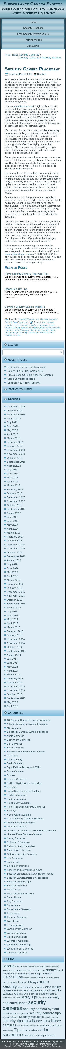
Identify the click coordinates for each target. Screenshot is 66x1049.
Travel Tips (13, 921)
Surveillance (13, 905)
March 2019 (13, 438)
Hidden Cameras (16, 798)
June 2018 (13, 473)
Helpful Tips (13, 977)
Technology (13, 913)
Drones (11, 775)
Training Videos (33, 39)
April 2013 (12, 706)
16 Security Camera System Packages (28, 720)
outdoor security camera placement (22, 327)
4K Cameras (14, 728)
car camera (16, 970)
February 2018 (15, 489)
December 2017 (16, 497)
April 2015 (12, 623)
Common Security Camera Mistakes (25, 306)
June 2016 (13, 568)
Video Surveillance (17, 936)
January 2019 (14, 446)
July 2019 (12, 422)
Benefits (8, 966)
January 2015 (14, 635)
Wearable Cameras (18, 940)
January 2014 (14, 682)
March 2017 (13, 532)
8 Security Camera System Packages (27, 731)
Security (43, 997)
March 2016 (13, 580)
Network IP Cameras (18, 842)
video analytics (30, 1030)
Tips (18, 1029)
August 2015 (14, 607)
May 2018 (12, 477)
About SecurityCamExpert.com (16, 1041)
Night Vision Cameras (19, 850)
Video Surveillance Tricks (21, 378)
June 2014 (13, 662)
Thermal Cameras (17, 917)
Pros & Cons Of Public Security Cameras (30, 374)
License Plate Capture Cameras (24, 834)
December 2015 (16, 591)
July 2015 (12, 611)
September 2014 (16, 650)
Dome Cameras (15, 771)
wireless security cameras (40, 1035)
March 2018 (13, 485)
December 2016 (16, 544)
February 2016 (15, 584)
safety (16, 997)
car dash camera (31, 970)
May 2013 (12, 702)
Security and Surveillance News (24, 869)
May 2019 (12, 430)
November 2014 (16, 643)
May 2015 (12, 619)
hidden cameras (45, 977)
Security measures (31, 1017)
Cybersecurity (14, 759)
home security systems (35, 990)
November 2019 (16, 406)
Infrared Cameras (17, 826)
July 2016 (12, 564)
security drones (10, 1017)
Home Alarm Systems (19, 814)
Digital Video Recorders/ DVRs (24, 767)
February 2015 (15, 631)
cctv (43, 970)
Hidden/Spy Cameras (19, 802)
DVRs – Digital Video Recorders (24, 783)
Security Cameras (48, 319)
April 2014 (12, 670)
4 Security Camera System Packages (27, 724)
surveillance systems (49, 1025)
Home (33, 21)
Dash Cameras (15, 763)
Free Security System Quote (33, 33)
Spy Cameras (14, 901)
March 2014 (13, 674)
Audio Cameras (15, 735)
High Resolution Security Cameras (26, 806)
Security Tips (14, 889)
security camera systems (16, 1013)
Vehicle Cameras (16, 932)
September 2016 (16, 556)
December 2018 (16, 450)
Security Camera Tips (29, 319)
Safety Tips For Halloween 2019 (25, 370)
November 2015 (16, 595)
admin (43, 74)
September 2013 (16, 698)
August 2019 (14, 418)
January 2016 (14, 587)
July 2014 (12, 658)
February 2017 (15, 536)
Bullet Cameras (15, 747)
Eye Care (12, 787)
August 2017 (14, 513)
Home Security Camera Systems (25, 818)
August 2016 (14, 560)
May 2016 (12, 572)
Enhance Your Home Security (24, 382)
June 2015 (13, 615)
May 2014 (12, 666)
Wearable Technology (19, 944)
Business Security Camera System (26, 751)
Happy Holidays (43, 973)
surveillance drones (27, 1025)
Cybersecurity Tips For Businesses (27, 367)
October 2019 (14, 410)
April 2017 (12, 528)
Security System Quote (47, 1044)
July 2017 (12, 516)
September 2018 (16, 461)
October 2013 (14, 694)
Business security (35, 966)
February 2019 (15, 442)
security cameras (23, 106)
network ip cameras (29, 994)
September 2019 (16, 414)
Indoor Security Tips (16, 288)
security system (51, 1017)
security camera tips (29, 332)
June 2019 (13, 426)
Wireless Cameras (17, 952)
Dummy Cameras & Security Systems (40, 57)
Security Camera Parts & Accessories (27, 877)
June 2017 (13, 521)
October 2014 (14, 647)
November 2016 (16, 548)
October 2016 (14, 552)
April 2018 (12, 481)
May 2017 (12, 524)
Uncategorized (15, 925)
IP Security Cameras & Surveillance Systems (31, 830)
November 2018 (16, 453)
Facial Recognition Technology (24, 791)
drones (51, 970)
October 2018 (14, 457)
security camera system (41, 1009)
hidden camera (29, 978)
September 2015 (16, 603)
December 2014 (16, 639)
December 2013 (16, 686)
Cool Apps (12, 755)
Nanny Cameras (16, 838)
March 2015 (13, 627)
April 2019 (12, 434)
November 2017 (16, 501)
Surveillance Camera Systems (33, 3)
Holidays (11, 810)
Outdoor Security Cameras (22, 854)
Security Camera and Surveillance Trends (30, 873)
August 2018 (14, 465)
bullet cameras (21, 966)
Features (30, 974)
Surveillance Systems (19, 909)
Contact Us (33, 45)
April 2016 (12, 576)
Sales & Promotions (18, 865)
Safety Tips (13, 862)
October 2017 (14, 505)
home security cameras (31, 987)
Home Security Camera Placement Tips (27, 273)
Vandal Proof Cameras (19, 928)
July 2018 (12, 469)
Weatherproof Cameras (20, 948)
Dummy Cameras (16, 779)
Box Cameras (14, 743)
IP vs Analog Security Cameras (22, 54)
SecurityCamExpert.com (18, 254)
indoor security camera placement (38, 325)
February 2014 (15, 678)
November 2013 (16, 690)
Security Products (33, 27)
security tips (13, 1021)
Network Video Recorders (21, 846)
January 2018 (14, 493)
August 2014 (14, 655)
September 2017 (16, 509)
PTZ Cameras (15, 858)
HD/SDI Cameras (16, 794)
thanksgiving (8, 1030)
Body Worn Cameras (18, 739)
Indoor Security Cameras (21, 822)
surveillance (33, 1021)
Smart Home (14, 897)
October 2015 (14, 599)
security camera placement (27, 330)
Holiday (22, 982)
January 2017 (14, 540)
